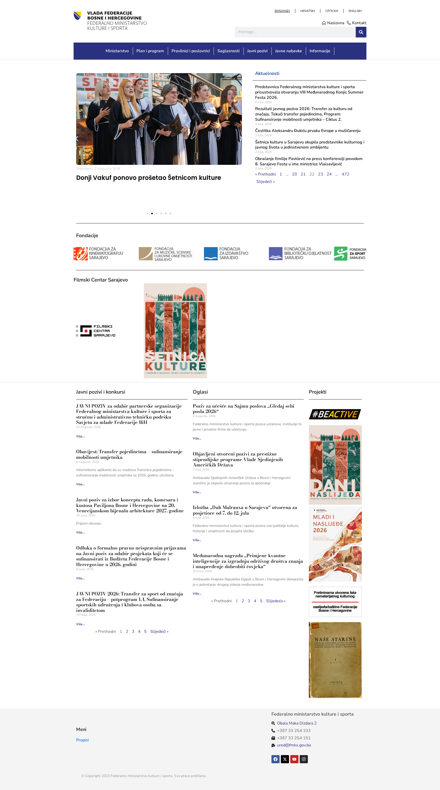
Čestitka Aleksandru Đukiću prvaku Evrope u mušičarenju (308, 130)
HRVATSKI (307, 11)
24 (329, 174)
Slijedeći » (265, 181)
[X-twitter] (285, 759)
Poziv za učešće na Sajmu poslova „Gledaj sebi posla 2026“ (243, 409)
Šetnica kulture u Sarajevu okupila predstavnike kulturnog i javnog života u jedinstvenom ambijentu (309, 144)
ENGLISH (354, 11)
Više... (80, 436)
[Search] (361, 32)
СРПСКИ (331, 11)
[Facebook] (275, 759)
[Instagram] (304, 759)
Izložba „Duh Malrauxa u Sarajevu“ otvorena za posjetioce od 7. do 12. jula (245, 510)
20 (294, 174)
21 (303, 174)
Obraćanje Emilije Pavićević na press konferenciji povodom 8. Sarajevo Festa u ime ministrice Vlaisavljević (309, 161)
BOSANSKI (282, 11)
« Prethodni (265, 174)
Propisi (82, 740)
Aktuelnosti (267, 73)
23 (320, 174)
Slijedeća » (275, 601)
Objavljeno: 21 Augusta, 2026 (98, 168)
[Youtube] (294, 759)
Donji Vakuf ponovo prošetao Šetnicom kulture (148, 177)
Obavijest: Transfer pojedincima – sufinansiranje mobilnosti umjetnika (129, 454)
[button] (77, 138)
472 (345, 174)
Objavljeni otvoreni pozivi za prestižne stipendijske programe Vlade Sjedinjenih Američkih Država (238, 459)
